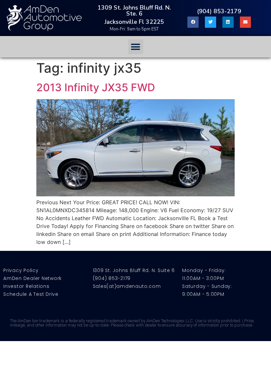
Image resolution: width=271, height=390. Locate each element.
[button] (135, 46)
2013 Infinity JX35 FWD (95, 87)
